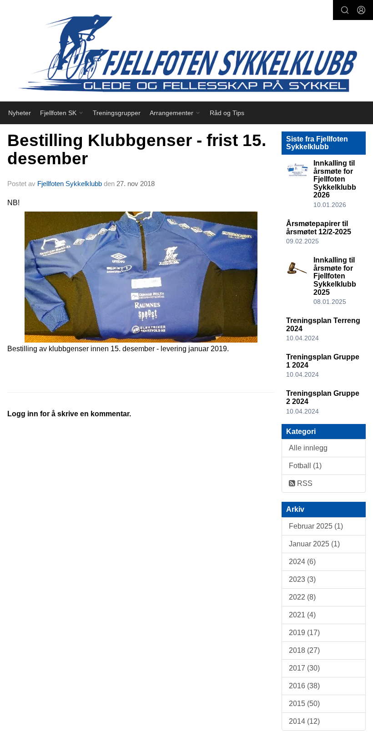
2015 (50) (304, 703)
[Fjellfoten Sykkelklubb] (186, 52)
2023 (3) (302, 579)
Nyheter (19, 112)
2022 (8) (302, 597)
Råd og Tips (227, 112)
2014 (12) (304, 721)
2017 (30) (304, 668)
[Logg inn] (361, 10)
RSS (304, 483)
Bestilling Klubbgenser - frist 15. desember (136, 149)
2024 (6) (302, 561)
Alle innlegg (308, 448)
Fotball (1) (305, 465)
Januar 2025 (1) (314, 544)
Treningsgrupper (117, 112)
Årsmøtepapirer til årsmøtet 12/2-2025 (318, 228)
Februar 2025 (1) (316, 526)
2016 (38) (304, 686)
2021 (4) (302, 615)
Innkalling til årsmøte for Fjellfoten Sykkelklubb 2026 (334, 179)
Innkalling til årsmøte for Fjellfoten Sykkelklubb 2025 (334, 276)
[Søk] (345, 10)
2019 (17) (304, 632)
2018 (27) (304, 650)
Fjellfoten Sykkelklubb (69, 183)
